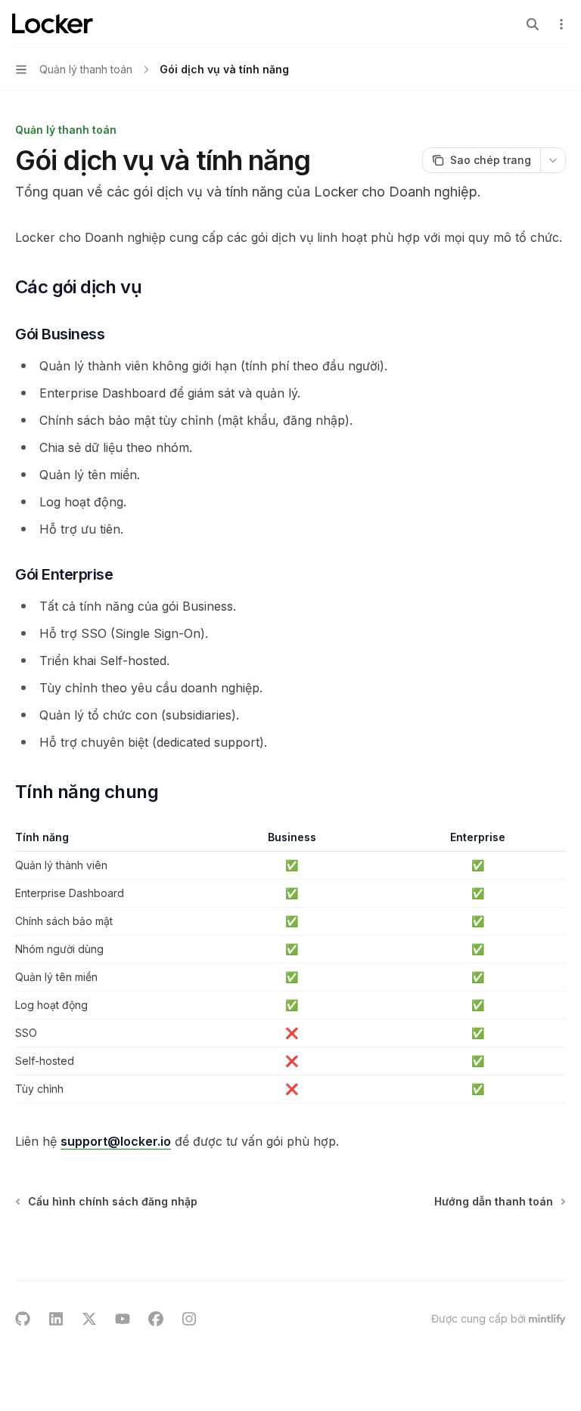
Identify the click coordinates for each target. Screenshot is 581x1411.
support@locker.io (116, 1141)
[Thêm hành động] (561, 24)
